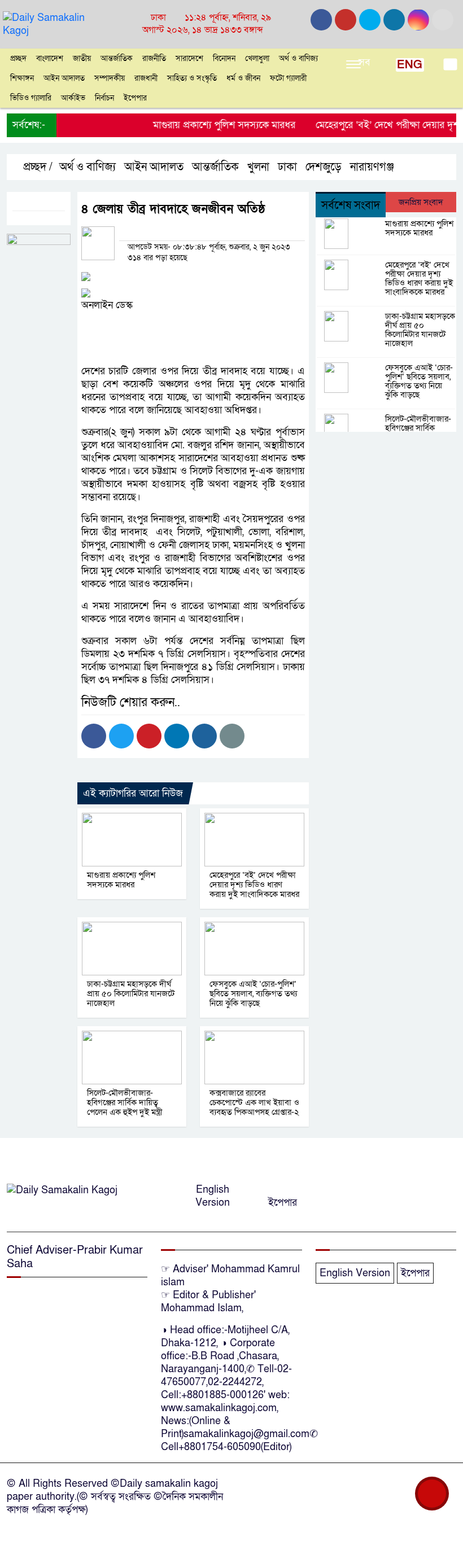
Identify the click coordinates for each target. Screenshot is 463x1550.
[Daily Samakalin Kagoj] (58, 23)
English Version (212, 1196)
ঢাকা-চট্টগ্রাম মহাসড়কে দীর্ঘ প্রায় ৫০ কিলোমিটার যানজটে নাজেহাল (130, 993)
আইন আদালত (64, 78)
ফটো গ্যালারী (288, 78)
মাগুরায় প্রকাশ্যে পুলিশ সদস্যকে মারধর (210, 125)
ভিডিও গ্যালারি (30, 98)
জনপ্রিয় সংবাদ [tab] (421, 202)
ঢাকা (287, 167)
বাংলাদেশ (49, 58)
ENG (410, 65)
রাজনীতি (154, 58)
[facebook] (321, 19)
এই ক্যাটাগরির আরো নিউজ (133, 793)
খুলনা (258, 167)
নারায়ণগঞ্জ (372, 167)
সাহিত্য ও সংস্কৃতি (192, 78)
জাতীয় (82, 58)
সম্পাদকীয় (109, 78)
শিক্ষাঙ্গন (22, 78)
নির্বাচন (104, 98)
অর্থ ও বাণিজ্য (298, 58)
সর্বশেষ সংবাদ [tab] (350, 205)
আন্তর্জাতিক (117, 58)
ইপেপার (135, 98)
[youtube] (418, 19)
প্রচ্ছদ (18, 58)
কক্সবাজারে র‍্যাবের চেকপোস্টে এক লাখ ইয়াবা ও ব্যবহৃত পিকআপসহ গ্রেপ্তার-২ (254, 1102)
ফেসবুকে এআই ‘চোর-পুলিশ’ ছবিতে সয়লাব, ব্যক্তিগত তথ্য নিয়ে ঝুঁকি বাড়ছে (253, 993)
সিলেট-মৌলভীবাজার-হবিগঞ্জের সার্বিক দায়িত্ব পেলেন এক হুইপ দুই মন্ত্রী (125, 1102)
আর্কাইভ (73, 98)
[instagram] (370, 19)
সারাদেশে (189, 58)
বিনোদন (224, 58)
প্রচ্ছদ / (36, 167)
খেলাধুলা (257, 58)
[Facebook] (93, 736)
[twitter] (345, 19)
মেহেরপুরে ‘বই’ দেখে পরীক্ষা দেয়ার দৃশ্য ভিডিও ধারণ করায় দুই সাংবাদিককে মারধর (254, 884)
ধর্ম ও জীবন (243, 78)
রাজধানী (146, 78)
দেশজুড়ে (323, 167)
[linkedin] (394, 19)
